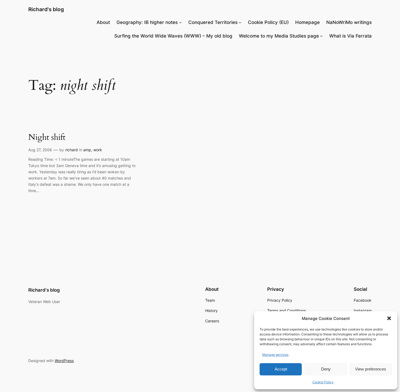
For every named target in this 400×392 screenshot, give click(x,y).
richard (71, 149)
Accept (281, 369)
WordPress (64, 360)
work (97, 149)
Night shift (46, 138)
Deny (326, 369)
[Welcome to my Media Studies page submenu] (321, 36)
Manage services (275, 355)
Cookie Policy (323, 382)
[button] (389, 318)
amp (87, 149)
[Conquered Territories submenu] (240, 22)
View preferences (370, 369)
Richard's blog (46, 9)
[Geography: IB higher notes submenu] (180, 22)
